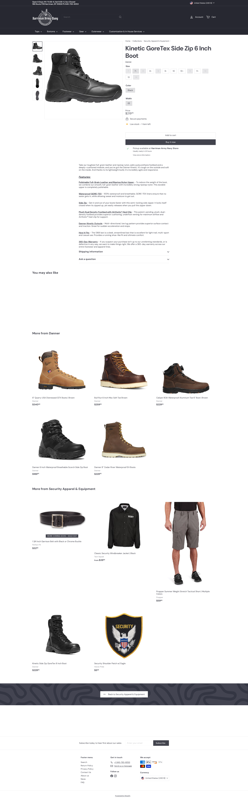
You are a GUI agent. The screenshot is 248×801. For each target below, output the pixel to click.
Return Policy (87, 765)
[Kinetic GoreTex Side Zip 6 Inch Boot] (46, 301)
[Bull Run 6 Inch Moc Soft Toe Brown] (124, 374)
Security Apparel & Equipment (156, 41)
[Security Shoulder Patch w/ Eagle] (124, 640)
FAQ (82, 782)
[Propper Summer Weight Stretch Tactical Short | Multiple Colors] (186, 550)
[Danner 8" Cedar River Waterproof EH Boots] (124, 444)
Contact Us (86, 772)
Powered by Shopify (122, 796)
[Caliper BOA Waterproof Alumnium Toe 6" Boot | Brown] (186, 374)
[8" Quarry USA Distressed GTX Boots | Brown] (62, 374)
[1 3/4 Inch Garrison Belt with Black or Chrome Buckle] (62, 524)
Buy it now (171, 142)
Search (84, 762)
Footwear (67, 31)
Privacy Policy (87, 769)
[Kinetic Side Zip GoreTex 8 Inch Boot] (62, 640)
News (83, 779)
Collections (137, 41)
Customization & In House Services (125, 31)
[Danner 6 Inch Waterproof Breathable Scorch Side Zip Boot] (62, 444)
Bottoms (51, 31)
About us (85, 775)
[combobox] (92, 17)
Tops (37, 31)
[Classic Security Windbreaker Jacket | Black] (124, 530)
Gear (81, 31)
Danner (54, 333)
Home (127, 41)
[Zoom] (83, 80)
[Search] (120, 17)
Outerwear (96, 31)
